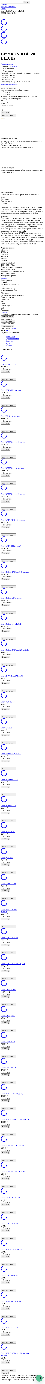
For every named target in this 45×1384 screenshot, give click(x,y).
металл (4, 278)
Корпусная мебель (8, 7)
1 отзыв (4, 912)
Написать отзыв (7, 64)
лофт (8, 330)
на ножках (5, 312)
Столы (3, 9)
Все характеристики (9, 84)
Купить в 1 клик (7, 115)
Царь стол (13, 66)
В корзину (5, 112)
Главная (4, 4)
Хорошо (5, 1373)
